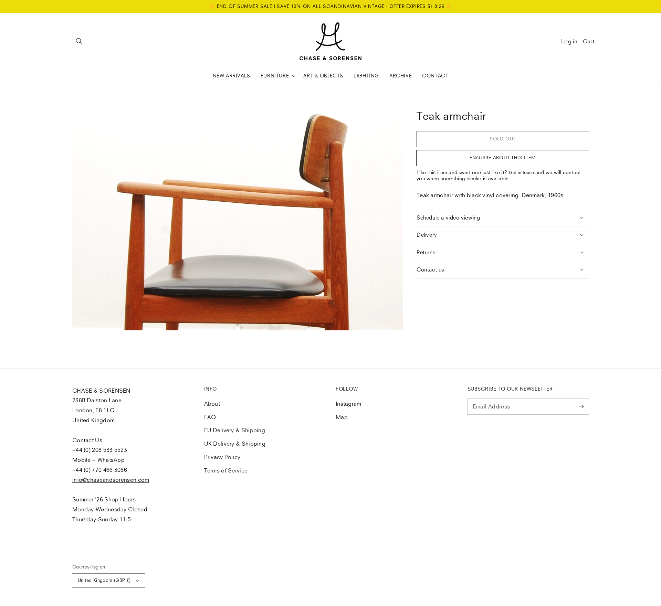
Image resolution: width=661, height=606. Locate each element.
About (212, 403)
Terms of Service (226, 470)
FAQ (210, 417)
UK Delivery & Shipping (235, 443)
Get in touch (521, 172)
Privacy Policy (222, 457)
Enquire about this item (502, 157)
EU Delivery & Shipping (234, 430)
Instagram (348, 403)
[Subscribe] (581, 406)
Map (342, 417)
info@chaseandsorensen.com (110, 479)
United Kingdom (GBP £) (104, 580)
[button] (79, 41)
